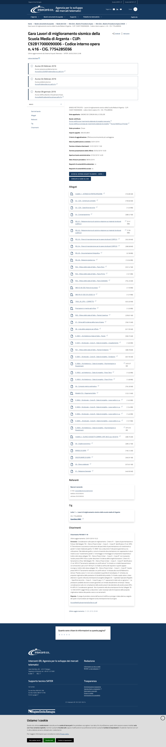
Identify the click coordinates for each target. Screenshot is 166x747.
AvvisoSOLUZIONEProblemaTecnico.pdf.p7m (49, 71)
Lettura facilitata (33, 58)
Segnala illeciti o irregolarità (92, 689)
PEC (38, 673)
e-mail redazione (93, 669)
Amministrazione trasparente (92, 687)
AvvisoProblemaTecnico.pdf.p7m (45, 84)
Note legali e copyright (90, 691)
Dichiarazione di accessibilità (92, 695)
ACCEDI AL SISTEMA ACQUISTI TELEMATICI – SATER (86, 174)
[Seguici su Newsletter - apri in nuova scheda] (113, 9)
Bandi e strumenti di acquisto (44, 24)
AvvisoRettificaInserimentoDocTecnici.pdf (83, 602)
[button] (135, 9)
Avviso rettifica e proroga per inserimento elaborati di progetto (89, 124)
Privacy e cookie (88, 693)
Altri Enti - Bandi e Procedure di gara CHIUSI (110, 24)
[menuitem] (133, 17)
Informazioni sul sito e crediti (92, 667)
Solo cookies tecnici (35, 740)
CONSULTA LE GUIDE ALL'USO (80, 179)
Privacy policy (64, 734)
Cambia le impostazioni (65, 740)
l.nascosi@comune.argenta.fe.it (84, 491)
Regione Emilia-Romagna (35, 2)
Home (30, 24)
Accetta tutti (49, 740)
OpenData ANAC (75, 519)
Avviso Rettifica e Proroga (119, 124)
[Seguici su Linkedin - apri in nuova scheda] (116, 9)
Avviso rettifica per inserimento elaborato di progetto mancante (89, 121)
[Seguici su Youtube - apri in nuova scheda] (120, 9)
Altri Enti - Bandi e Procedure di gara (81, 24)
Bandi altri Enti (61, 24)
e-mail (30, 673)
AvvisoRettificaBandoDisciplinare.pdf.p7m (48, 97)
